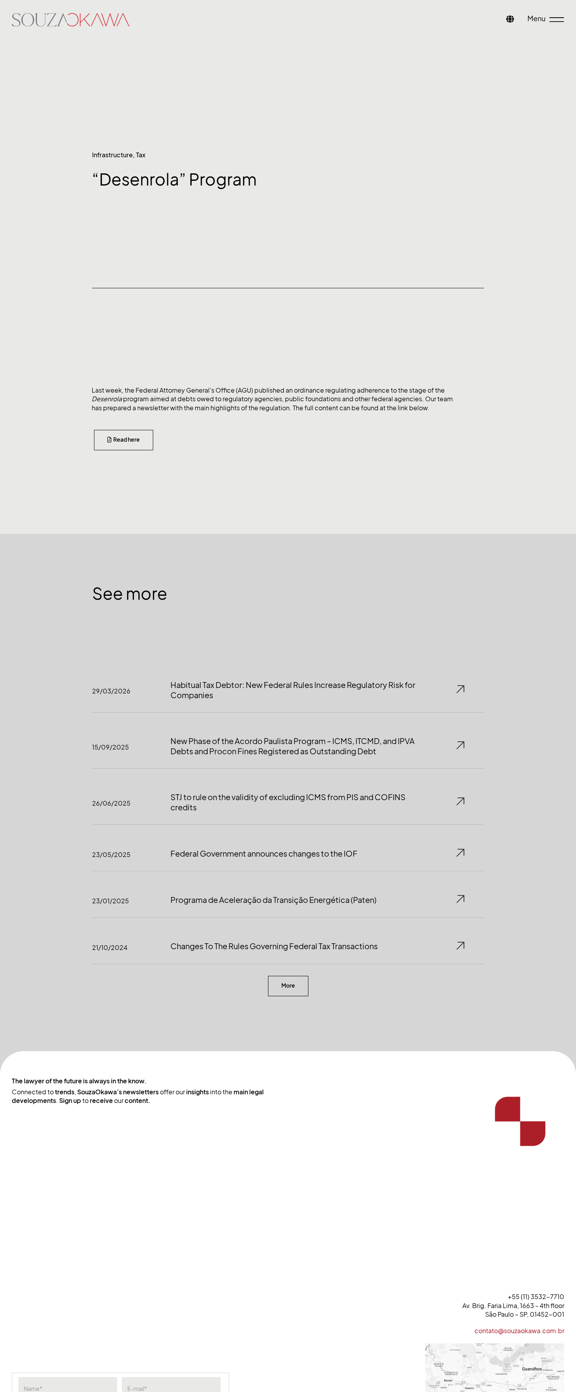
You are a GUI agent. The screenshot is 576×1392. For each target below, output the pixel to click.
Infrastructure (112, 155)
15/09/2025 (110, 747)
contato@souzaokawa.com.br (519, 1331)
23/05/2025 (111, 855)
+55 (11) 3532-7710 (536, 1297)
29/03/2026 (111, 691)
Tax (140, 155)
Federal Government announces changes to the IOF (263, 854)
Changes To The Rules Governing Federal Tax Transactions (274, 946)
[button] (288, 986)
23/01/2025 (110, 901)
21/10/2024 (109, 948)
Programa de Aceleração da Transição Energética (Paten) (273, 900)
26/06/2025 (111, 803)
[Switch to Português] (510, 20)
